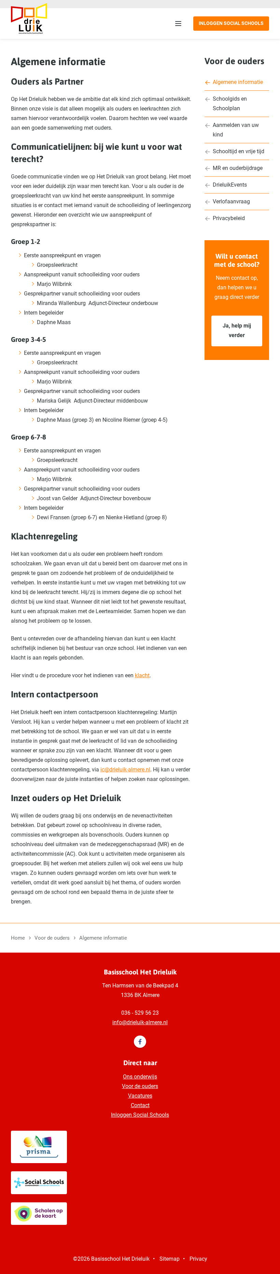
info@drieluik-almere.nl (140, 1022)
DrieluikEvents (230, 185)
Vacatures (140, 1095)
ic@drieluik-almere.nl (125, 769)
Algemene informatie (238, 82)
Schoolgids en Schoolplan (230, 104)
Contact (140, 1105)
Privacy (198, 1259)
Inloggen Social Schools (231, 23)
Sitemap (169, 1259)
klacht (142, 675)
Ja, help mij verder (237, 330)
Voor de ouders (234, 61)
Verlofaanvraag (231, 201)
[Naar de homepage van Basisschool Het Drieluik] (29, 18)
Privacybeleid (229, 218)
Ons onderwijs (140, 1076)
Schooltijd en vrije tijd (238, 151)
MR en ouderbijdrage (238, 168)
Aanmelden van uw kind (236, 130)
